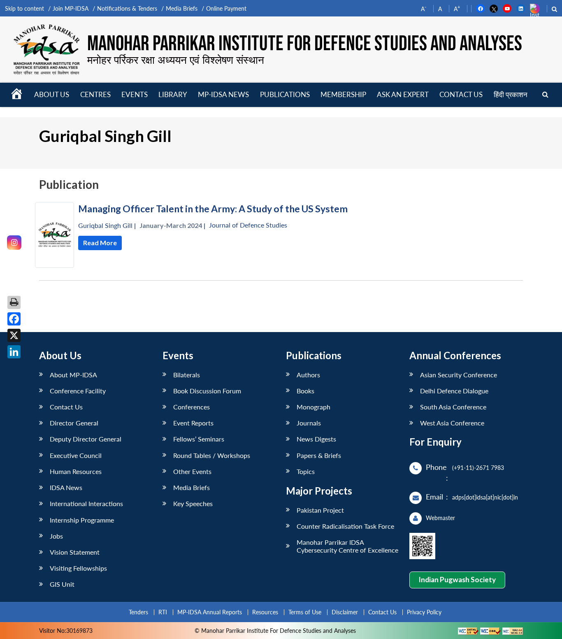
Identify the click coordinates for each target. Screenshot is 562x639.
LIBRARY (172, 94)
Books (305, 391)
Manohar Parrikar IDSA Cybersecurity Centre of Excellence (347, 546)
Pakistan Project (320, 510)
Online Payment (226, 8)
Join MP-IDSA (70, 8)
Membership (343, 94)
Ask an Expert (403, 94)
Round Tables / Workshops (211, 455)
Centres (95, 94)
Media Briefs (181, 8)
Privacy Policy (424, 612)
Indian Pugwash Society (457, 579)
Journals (309, 423)
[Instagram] (14, 242)
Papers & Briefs (319, 455)
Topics (306, 471)
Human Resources (76, 471)
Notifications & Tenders (127, 8)
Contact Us (66, 407)
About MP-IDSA (73, 375)
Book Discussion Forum (207, 391)
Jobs (56, 536)
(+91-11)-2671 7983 (478, 467)
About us (51, 94)
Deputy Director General (85, 439)
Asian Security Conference (458, 375)
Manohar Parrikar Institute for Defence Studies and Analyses (304, 44)
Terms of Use (304, 612)
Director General (74, 423)
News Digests (316, 439)
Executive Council (76, 455)
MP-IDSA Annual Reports (209, 612)
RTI (162, 612)
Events (134, 94)
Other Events (192, 471)
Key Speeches (193, 503)
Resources (265, 612)
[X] (14, 335)
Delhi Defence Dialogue (454, 391)
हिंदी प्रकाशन (510, 94)
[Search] (545, 95)
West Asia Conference (452, 423)
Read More (100, 242)
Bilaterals (186, 375)
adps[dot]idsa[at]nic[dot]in (485, 497)
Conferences (191, 407)
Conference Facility (78, 391)
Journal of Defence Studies (248, 225)
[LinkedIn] (14, 352)
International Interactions (86, 503)
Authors (308, 375)
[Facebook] (14, 319)
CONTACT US (461, 94)
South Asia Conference (453, 407)
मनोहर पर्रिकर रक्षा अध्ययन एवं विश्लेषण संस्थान (175, 59)
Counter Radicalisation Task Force (345, 526)
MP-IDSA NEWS (223, 94)
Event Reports (193, 423)
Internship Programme (82, 520)
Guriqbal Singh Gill (105, 225)
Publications (285, 94)
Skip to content (24, 8)
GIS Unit (62, 584)
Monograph (313, 407)
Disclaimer (345, 612)
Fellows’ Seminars (198, 439)
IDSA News (66, 487)
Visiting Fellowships (78, 568)
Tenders (138, 612)
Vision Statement (75, 552)
